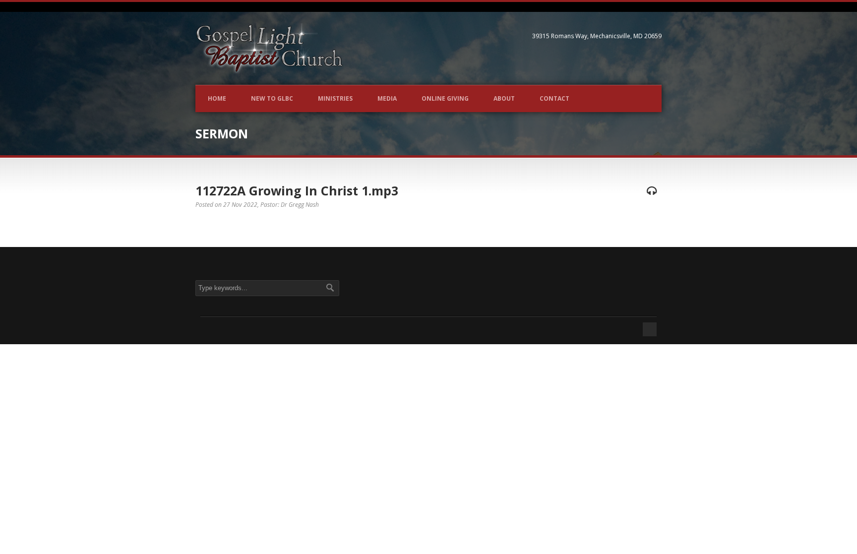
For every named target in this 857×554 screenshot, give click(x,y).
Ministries (335, 98)
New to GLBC (272, 98)
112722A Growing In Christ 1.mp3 (296, 190)
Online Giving (445, 98)
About (504, 98)
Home (217, 98)
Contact (554, 98)
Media (387, 98)
